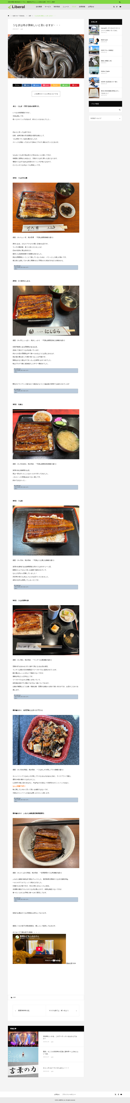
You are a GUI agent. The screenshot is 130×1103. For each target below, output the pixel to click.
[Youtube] (120, 7)
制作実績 (57, 6)
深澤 (22, 29)
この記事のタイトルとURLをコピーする (46, 94)
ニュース (66, 6)
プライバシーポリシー (69, 1094)
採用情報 (82, 6)
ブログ (74, 6)
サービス (48, 6)
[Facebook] (116, 7)
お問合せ (91, 6)
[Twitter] (113, 7)
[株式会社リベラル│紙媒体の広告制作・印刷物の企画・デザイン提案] (16, 6)
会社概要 (39, 6)
